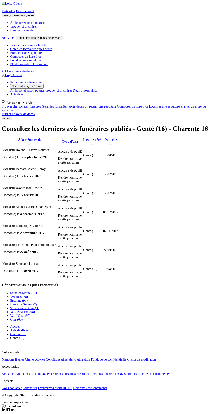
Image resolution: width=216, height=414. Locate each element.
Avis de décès (19, 330)
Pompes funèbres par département (148, 373)
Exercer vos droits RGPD (55, 388)
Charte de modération (141, 359)
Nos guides (18, 15)
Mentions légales (13, 359)
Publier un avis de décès (18, 71)
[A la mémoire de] (29, 144)
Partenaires (30, 388)
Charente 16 (18, 334)
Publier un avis (18, 114)
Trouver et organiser (23, 26)
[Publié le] (110, 144)
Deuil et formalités (22, 30)
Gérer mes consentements (90, 388)
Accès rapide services (39, 37)
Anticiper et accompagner (27, 22)
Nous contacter (12, 388)
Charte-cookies (35, 359)
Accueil (15, 326)
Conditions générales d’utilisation (68, 359)
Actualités (9, 37)
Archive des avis (114, 373)
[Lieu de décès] (92, 144)
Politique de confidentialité (108, 359)
